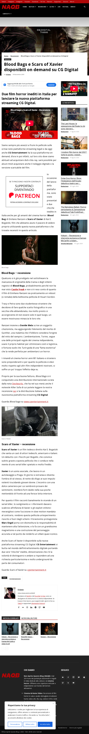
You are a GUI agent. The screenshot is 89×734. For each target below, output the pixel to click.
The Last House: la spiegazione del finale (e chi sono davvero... (73, 126)
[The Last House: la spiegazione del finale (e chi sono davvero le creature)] (74, 114)
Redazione (64, 131)
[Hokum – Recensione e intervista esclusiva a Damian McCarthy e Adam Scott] (10, 629)
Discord (65, 1)
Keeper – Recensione (48, 637)
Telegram (11, 1)
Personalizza (15, 724)
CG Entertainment (15, 579)
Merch (72, 1)
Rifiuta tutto (29, 724)
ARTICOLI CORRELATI (11, 618)
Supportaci (57, 1)
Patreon (49, 1)
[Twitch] (40, 607)
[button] (84, 7)
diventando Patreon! (38, 603)
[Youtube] (45, 607)
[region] (30, 715)
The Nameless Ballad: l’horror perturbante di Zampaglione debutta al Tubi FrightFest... (73, 209)
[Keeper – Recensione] (49, 629)
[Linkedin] (32, 607)
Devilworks (17, 383)
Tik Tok (42, 1)
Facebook (35, 1)
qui (14, 391)
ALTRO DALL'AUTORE (29, 618)
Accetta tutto (45, 724)
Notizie (31, 7)
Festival (65, 7)
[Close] (53, 703)
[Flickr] (24, 607)
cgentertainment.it (36, 569)
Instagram (19, 1)
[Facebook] (20, 607)
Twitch (4, 1)
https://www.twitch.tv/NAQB (26, 593)
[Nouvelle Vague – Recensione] (29, 629)
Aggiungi (51, 85)
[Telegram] (36, 607)
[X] (68, 683)
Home (25, 7)
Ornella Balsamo (66, 243)
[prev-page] (3, 648)
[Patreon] (79, 677)
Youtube (27, 1)
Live (59, 7)
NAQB (29, 596)
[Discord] (63, 677)
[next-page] (6, 648)
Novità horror (62, 728)
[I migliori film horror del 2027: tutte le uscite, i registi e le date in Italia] (74, 142)
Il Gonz (8, 74)
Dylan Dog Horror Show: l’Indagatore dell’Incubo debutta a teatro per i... (71, 181)
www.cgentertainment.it (36, 401)
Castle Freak (17, 289)
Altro (52, 7)
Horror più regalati (75, 728)
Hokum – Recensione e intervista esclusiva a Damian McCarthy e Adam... (73, 238)
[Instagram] (28, 607)
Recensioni (42, 7)
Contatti (6, 14)
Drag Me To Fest (40, 596)
